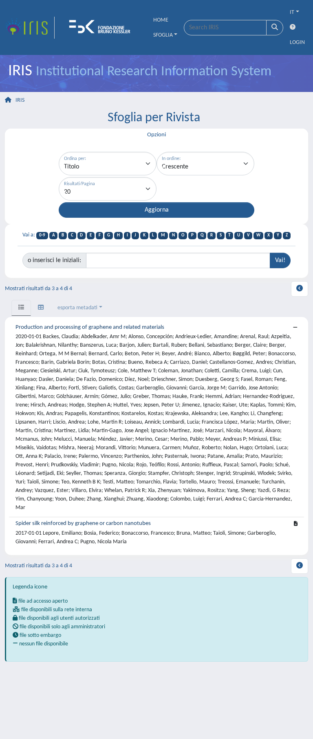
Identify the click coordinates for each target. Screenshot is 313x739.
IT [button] (292, 12)
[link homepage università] (102, 28)
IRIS (19, 100)
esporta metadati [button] (77, 308)
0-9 (42, 235)
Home (160, 20)
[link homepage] (30, 28)
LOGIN (297, 42)
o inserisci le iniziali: (54, 260)
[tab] (21, 308)
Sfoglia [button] (163, 35)
